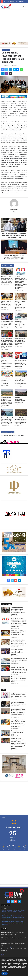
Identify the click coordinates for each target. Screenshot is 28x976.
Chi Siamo (3, 954)
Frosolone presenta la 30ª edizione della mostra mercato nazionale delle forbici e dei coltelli (20, 382)
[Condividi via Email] (10, 73)
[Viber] (6, 73)
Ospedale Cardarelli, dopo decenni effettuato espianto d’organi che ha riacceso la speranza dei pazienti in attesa (18, 712)
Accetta (4, 973)
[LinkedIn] (10, 69)
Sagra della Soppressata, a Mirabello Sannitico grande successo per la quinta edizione (6, 363)
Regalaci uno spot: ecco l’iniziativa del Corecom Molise (17, 732)
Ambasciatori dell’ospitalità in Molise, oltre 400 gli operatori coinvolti (19, 660)
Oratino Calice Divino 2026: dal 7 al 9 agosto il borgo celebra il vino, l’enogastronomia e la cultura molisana (21, 420)
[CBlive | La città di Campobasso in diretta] (6, 6)
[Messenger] (17, 69)
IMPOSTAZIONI (5, 970)
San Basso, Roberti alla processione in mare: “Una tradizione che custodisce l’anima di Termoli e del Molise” (7, 420)
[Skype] (14, 69)
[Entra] (23, 7)
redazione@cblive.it (10, 947)
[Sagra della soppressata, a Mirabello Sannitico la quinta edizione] (21, 392)
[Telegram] (3, 73)
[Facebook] (3, 69)
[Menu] (26, 7)
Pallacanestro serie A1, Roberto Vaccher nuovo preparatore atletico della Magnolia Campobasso (21, 363)
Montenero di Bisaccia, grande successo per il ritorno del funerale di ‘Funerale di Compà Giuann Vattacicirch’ (7, 279)
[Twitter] (6, 69)
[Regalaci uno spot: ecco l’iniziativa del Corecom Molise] (5, 733)
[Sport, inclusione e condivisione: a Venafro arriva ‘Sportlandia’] (7, 374)
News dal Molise (5, 50)
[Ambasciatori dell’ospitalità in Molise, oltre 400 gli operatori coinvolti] (21, 316)
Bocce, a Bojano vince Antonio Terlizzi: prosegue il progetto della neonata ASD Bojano (20, 341)
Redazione (6, 65)
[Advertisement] (14, 25)
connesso (9, 435)
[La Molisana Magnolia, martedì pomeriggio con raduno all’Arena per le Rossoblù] (7, 316)
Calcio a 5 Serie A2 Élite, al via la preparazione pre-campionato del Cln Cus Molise (6, 304)
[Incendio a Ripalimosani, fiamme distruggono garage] (5, 704)
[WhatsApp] (21, 69)
